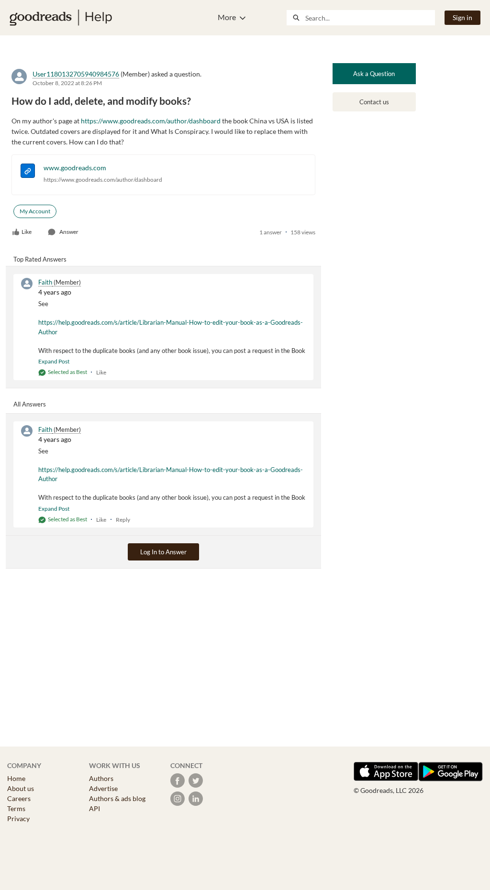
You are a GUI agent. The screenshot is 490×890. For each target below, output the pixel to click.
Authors (101, 778)
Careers (19, 798)
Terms (16, 808)
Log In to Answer (163, 552)
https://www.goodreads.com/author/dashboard (103, 179)
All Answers (29, 404)
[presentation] (28, 172)
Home (16, 778)
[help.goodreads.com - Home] (61, 18)
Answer (68, 231)
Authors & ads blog (117, 798)
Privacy (18, 818)
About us (20, 788)
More (227, 17)
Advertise (103, 788)
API (94, 808)
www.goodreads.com (75, 168)
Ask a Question (374, 73)
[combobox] (369, 18)
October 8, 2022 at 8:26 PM (67, 83)
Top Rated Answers (40, 259)
